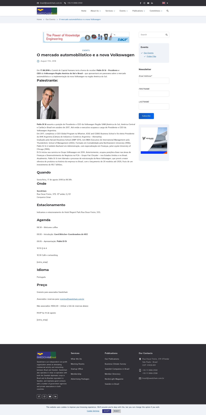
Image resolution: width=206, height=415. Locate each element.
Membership (76, 374)
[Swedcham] (52, 355)
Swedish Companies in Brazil (117, 369)
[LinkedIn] (55, 396)
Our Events (50, 19)
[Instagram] (44, 396)
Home (39, 19)
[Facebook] (39, 396)
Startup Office (77, 369)
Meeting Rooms (77, 364)
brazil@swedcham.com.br (153, 378)
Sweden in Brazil (112, 384)
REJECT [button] (116, 411)
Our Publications (112, 359)
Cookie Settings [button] (93, 411)
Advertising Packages (80, 379)
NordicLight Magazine (114, 379)
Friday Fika (151, 56)
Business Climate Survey (115, 364)
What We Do (76, 359)
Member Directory (112, 374)
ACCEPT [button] (107, 411)
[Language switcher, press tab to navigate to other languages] (165, 3)
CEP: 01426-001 (149, 365)
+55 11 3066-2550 (149, 370)
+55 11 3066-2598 (149, 373)
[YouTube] (50, 396)
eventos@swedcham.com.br (72, 299)
